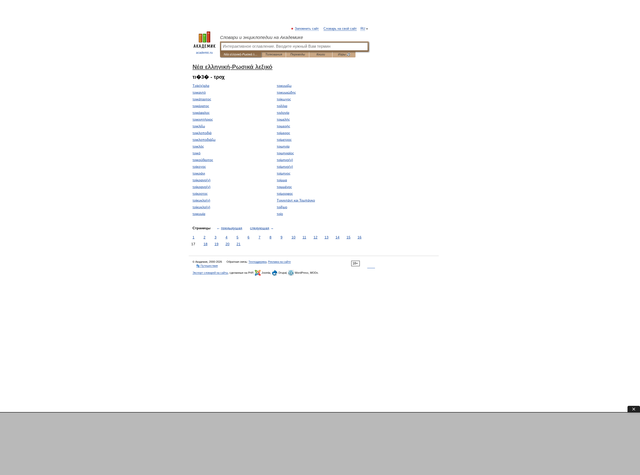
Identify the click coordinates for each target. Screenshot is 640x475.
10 (294, 237)
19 (216, 244)
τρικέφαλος (201, 113)
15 (348, 237)
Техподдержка (257, 261)
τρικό (196, 153)
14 (338, 237)
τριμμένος (284, 187)
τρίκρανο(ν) (201, 180)
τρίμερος (283, 133)
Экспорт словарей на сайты (210, 272)
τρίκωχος (284, 99)
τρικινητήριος (202, 119)
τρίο (280, 214)
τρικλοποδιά (202, 133)
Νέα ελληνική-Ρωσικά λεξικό (241, 54)
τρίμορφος (285, 194)
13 (326, 237)
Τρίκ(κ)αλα (200, 86)
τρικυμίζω (284, 86)
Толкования (273, 54)
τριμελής (283, 119)
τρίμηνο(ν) (285, 160)
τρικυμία (198, 214)
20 (228, 244)
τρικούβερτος (202, 160)
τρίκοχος (199, 167)
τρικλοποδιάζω (204, 140)
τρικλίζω (198, 126)
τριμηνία (283, 146)
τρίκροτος (200, 194)
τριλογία (283, 113)
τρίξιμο (282, 207)
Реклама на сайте (279, 261)
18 (206, 244)
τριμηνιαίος (285, 153)
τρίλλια (282, 106)
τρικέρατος (200, 106)
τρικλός (198, 146)
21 (238, 244)
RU (362, 28)
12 (316, 237)
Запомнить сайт (307, 28)
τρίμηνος (283, 173)
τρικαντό (199, 92)
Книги (320, 54)
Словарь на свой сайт (340, 28)
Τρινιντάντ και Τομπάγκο (296, 200)
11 (304, 237)
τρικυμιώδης (286, 92)
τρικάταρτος (201, 99)
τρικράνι (198, 173)
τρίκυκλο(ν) (201, 200)
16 (360, 237)
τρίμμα (282, 180)
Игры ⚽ (344, 54)
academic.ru (204, 52)
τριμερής (283, 126)
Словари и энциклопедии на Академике (261, 37)
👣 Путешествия (207, 265)
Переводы (297, 54)
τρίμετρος (284, 140)
